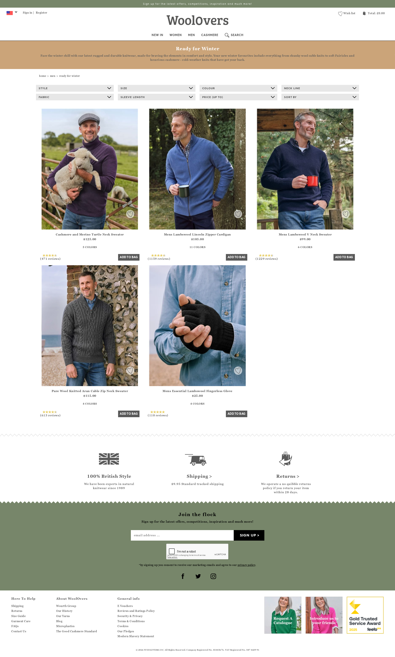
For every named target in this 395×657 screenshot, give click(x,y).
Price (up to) (212, 97)
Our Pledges (125, 631)
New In (157, 35)
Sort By (290, 97)
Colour (208, 88)
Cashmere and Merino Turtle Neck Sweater (90, 234)
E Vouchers (125, 606)
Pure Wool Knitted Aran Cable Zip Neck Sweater (90, 391)
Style (43, 88)
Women (176, 35)
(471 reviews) (50, 258)
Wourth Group (66, 606)
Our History (64, 610)
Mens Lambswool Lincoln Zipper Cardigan (197, 234)
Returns (16, 610)
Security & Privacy (130, 616)
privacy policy (246, 565)
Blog (59, 621)
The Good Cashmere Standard (76, 631)
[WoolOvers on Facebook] (182, 575)
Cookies (123, 626)
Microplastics (65, 626)
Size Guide (18, 616)
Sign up (248, 535)
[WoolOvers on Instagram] (212, 575)
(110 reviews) (158, 415)
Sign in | (28, 12)
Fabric (44, 97)
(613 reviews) (50, 415)
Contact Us (18, 631)
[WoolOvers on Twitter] (197, 575)
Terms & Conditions (131, 621)
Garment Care (20, 621)
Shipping (17, 606)
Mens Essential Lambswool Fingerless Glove (197, 391)
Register (41, 12)
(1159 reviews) (159, 258)
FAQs (15, 626)
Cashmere (209, 35)
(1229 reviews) (267, 258)
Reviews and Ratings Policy (136, 610)
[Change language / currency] (11, 14)
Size (124, 88)
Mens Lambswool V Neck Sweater (305, 234)
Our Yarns (63, 616)
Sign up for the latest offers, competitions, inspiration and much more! (197, 4)
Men (191, 35)
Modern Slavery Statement (135, 636)
